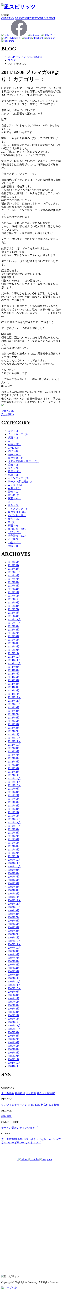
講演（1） (13, 437)
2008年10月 (14, 907)
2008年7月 (13, 917)
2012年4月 (13, 765)
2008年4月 (13, 927)
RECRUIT (32, 18)
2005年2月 (13, 1056)
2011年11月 (14, 782)
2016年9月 (13, 602)
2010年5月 (13, 842)
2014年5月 (13, 680)
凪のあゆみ (7, 1093)
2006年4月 (13, 1008)
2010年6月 (13, 839)
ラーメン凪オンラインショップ (19, 1127)
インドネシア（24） (19, 434)
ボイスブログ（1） (19, 508)
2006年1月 (13, 1018)
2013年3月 (13, 727)
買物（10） (14, 491)
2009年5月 (13, 883)
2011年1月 (13, 815)
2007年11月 (14, 944)
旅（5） (12, 501)
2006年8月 (13, 995)
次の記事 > (7, 414)
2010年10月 (14, 826)
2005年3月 (13, 1052)
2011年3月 (13, 809)
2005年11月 (14, 1025)
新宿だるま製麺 (50, 1104)
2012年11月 (14, 741)
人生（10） (14, 542)
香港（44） (14, 488)
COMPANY (7, 18)
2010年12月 (14, 819)
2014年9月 (13, 666)
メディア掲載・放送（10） (23, 461)
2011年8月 (13, 792)
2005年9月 (13, 1032)
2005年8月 (13, 1035)
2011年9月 (13, 788)
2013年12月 (14, 697)
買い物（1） (15, 495)
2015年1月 (13, 653)
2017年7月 (13, 579)
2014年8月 (13, 670)
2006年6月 (13, 1001)
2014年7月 (13, 673)
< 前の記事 (7, 411)
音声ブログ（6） (17, 512)
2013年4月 (13, 724)
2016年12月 (14, 599)
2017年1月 (13, 595)
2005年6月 (13, 1042)
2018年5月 (13, 562)
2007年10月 (14, 947)
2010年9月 (13, 829)
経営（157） (15, 518)
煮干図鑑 (6, 1139)
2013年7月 (13, 714)
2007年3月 (13, 971)
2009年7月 (13, 876)
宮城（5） (13, 474)
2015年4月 (13, 643)
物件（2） (13, 505)
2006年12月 (14, 981)
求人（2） (13, 468)
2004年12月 (14, 1062)
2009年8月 (13, 873)
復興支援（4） (16, 457)
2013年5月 (13, 721)
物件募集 (17, 1139)
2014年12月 (14, 656)
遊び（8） (13, 451)
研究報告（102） (17, 535)
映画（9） (13, 525)
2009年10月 (14, 866)
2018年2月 (13, 568)
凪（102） (13, 539)
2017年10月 (14, 572)
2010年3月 (13, 849)
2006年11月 (14, 985)
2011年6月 (13, 798)
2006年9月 (13, 991)
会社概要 (31, 1093)
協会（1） (13, 430)
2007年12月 (14, 941)
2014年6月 (13, 677)
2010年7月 (13, 836)
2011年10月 (14, 785)
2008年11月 (14, 903)
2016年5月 (13, 612)
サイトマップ (33, 1142)
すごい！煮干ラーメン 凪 (15, 1104)
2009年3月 (13, 890)
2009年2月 (13, 893)
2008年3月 (13, 930)
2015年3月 (13, 646)
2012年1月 (13, 775)
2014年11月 (14, 660)
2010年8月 (13, 832)
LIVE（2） (14, 447)
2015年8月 (13, 629)
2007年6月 (13, 961)
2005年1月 (13, 1059)
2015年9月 (13, 626)
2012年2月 (13, 771)
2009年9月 (13, 870)
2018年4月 (13, 565)
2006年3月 (13, 1012)
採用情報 (6, 1116)
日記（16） (14, 532)
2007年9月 (13, 951)
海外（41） (14, 454)
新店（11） (14, 471)
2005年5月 (13, 1045)
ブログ (12, 60)
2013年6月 (13, 717)
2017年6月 (13, 582)
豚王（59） (14, 498)
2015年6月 (13, 636)
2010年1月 (13, 856)
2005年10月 (14, 1029)
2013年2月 (13, 731)
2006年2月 (13, 1015)
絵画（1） (13, 464)
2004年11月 (14, 1066)
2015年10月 (14, 622)
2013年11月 (14, 700)
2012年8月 (13, 751)
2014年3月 (13, 687)
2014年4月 (13, 683)
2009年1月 (13, 897)
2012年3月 (13, 768)
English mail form (48, 1139)
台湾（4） (13, 545)
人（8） (12, 441)
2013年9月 (13, 707)
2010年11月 (14, 822)
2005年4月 (13, 1049)
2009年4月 (13, 886)
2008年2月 (13, 934)
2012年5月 (13, 761)
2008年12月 (14, 900)
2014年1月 (13, 694)
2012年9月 (13, 748)
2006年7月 (13, 998)
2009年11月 (14, 863)
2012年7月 (13, 754)
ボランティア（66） (19, 478)
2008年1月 (13, 937)
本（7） (12, 522)
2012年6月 (13, 758)
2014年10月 (14, 663)
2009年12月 (14, 859)
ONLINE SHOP (46, 18)
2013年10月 (14, 704)
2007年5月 (13, 964)
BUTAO (35, 1104)
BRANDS (20, 18)
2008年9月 (13, 910)
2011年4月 (13, 805)
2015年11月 (14, 619)
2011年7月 (13, 795)
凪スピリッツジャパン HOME (25, 56)
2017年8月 (13, 575)
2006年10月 (14, 988)
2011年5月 (13, 802)
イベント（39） (17, 515)
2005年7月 (13, 1039)
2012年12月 (14, 738)
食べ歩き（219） (17, 529)
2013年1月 (13, 734)
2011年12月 (14, 778)
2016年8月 (13, 606)
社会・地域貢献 (46, 1093)
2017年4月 (13, 589)
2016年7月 (13, 609)
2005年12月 (14, 1022)
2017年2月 (13, 592)
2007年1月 (13, 978)
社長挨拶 (20, 1093)
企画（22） (14, 444)
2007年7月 (13, 957)
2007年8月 (13, 954)
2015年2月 (13, 650)
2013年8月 (13, 710)
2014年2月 (13, 690)
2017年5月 (13, 585)
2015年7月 (13, 633)
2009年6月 (13, 880)
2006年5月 (13, 1005)
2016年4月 (13, 616)
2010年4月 (13, 846)
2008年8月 (13, 913)
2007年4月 (13, 968)
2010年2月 (13, 853)
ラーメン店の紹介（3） (21, 481)
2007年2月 (13, 974)
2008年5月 (13, 924)
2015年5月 (13, 639)
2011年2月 (13, 812)
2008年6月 (13, 920)
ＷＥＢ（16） (15, 485)
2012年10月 (14, 744)
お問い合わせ (31, 1139)
